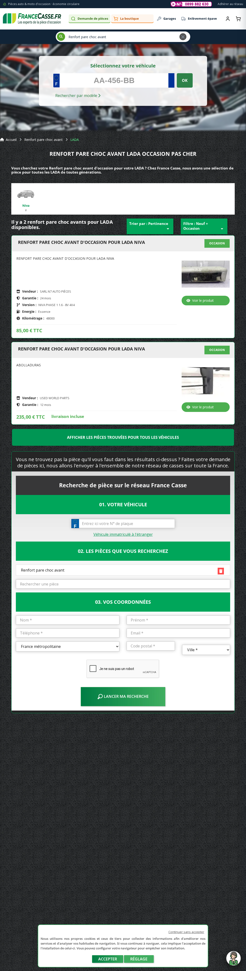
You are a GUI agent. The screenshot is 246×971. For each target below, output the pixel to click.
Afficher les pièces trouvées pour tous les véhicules (123, 437)
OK (185, 80)
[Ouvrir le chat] (233, 960)
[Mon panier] (238, 19)
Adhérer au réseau (230, 4)
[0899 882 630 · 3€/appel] (191, 4)
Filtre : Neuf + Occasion (204, 226)
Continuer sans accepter (186, 932)
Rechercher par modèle (76, 95)
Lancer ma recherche (126, 696)
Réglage (139, 959)
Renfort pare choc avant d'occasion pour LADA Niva (81, 242)
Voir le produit (203, 300)
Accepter (107, 959)
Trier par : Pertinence (150, 226)
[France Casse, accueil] (32, 18)
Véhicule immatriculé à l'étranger (123, 534)
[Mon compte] (228, 19)
